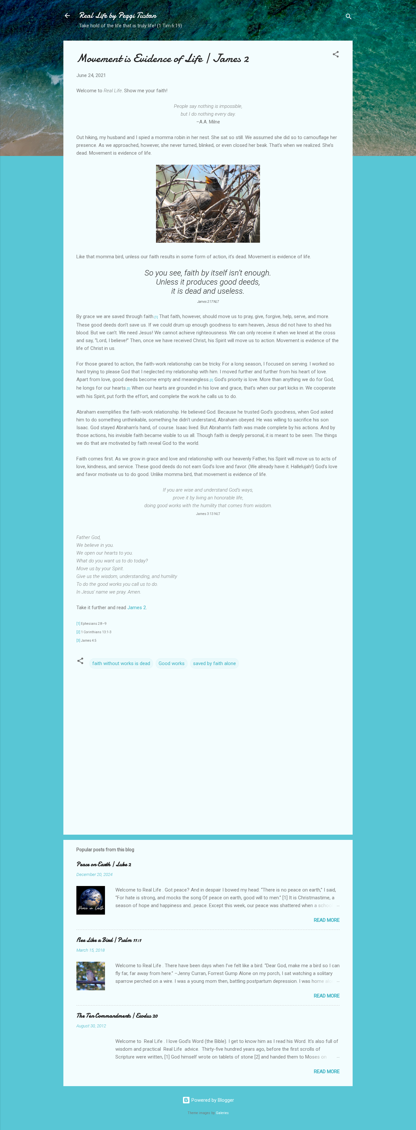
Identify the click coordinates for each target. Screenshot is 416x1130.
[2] (78, 632)
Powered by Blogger (212, 1100)
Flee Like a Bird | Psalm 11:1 (108, 940)
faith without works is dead (121, 663)
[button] (336, 55)
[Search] (349, 18)
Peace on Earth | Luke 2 (103, 864)
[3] (78, 640)
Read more (327, 920)
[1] (78, 623)
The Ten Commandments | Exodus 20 (117, 1016)
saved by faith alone (214, 663)
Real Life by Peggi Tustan (117, 15)
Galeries (222, 1113)
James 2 (136, 607)
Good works (172, 663)
